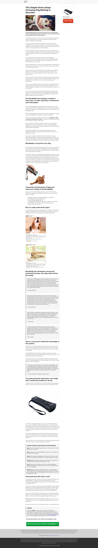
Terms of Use (56, 535)
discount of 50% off (53, 514)
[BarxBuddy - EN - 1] (40, 23)
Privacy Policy (51, 535)
